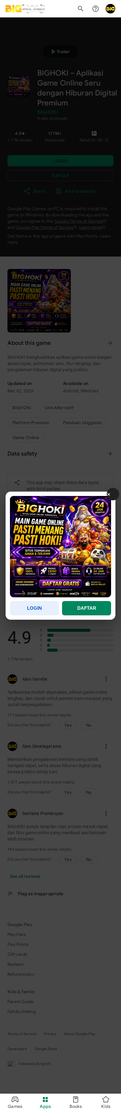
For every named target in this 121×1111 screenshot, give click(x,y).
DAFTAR (86, 608)
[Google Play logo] (25, 8)
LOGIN (34, 608)
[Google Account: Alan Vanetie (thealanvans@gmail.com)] (110, 8)
